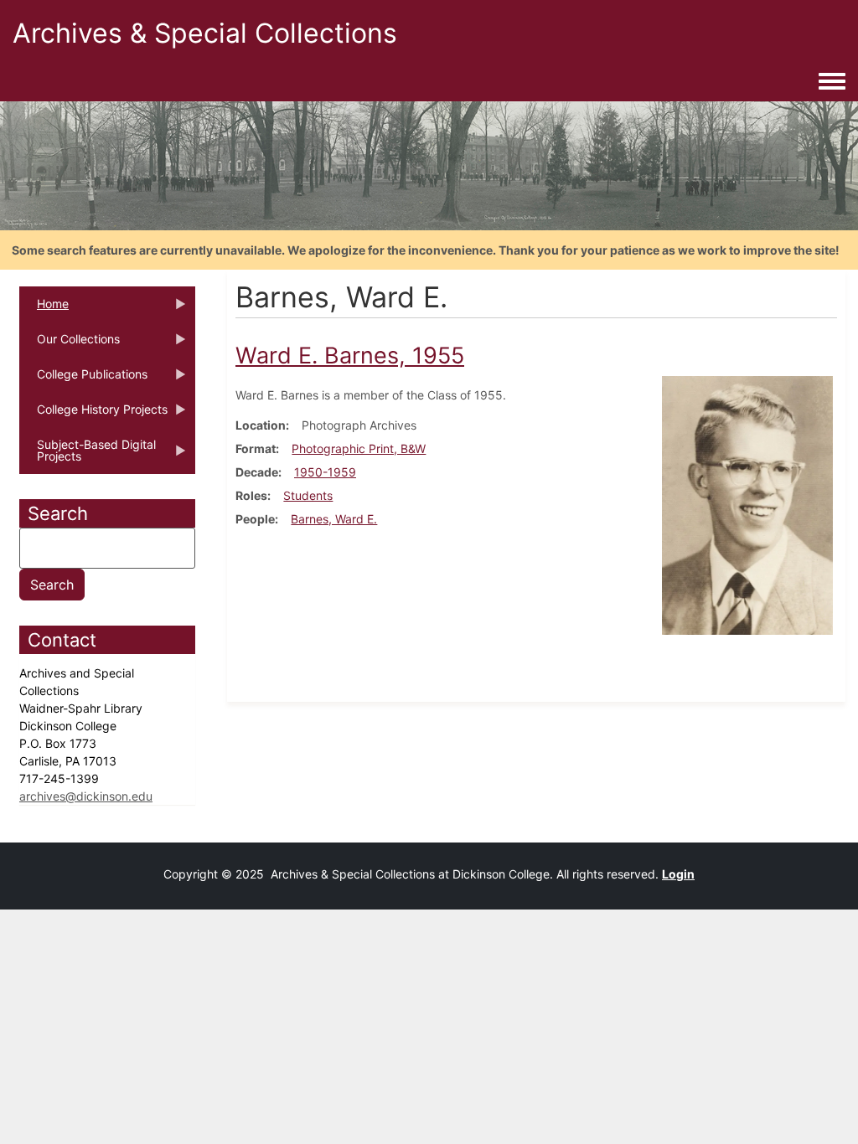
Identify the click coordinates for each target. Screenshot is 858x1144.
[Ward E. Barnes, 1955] (747, 504)
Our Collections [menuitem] (69, 344)
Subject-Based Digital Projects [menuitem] (87, 455)
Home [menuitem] (44, 309)
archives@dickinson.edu (85, 796)
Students (308, 495)
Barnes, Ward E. (334, 519)
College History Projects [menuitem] (93, 414)
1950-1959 (325, 472)
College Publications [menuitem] (83, 379)
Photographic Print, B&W (359, 448)
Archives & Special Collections (205, 33)
